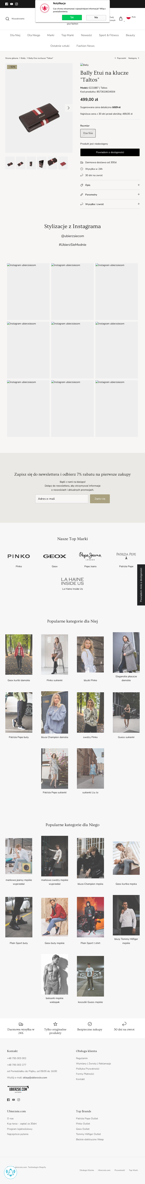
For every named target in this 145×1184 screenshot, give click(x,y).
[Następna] (68, 108)
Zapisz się (100, 498)
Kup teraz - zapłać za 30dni (22, 1123)
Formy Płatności (85, 1074)
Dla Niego (33, 35)
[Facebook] (6, 4)
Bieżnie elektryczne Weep (90, 1139)
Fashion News (86, 46)
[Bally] (84, 65)
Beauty (130, 35)
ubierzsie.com (21, 1167)
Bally (23, 58)
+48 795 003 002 (16, 1058)
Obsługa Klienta (87, 1170)
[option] (38, 108)
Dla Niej (15, 35)
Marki (50, 35)
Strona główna (11, 58)
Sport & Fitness (109, 35)
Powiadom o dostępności (110, 152)
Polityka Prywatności (87, 1068)
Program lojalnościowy (19, 1129)
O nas (10, 1118)
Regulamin (82, 1058)
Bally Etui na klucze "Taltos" (40, 58)
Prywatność (120, 1170)
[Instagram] (16, 4)
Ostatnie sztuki (59, 46)
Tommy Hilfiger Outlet (88, 1134)
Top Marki (67, 35)
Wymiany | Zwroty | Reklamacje (93, 1063)
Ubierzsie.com (104, 1170)
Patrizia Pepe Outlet (87, 1118)
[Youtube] (11, 4)
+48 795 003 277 (16, 1065)
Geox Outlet (82, 1129)
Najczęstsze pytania (17, 1134)
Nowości (86, 35)
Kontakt (80, 1079)
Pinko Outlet (83, 1123)
